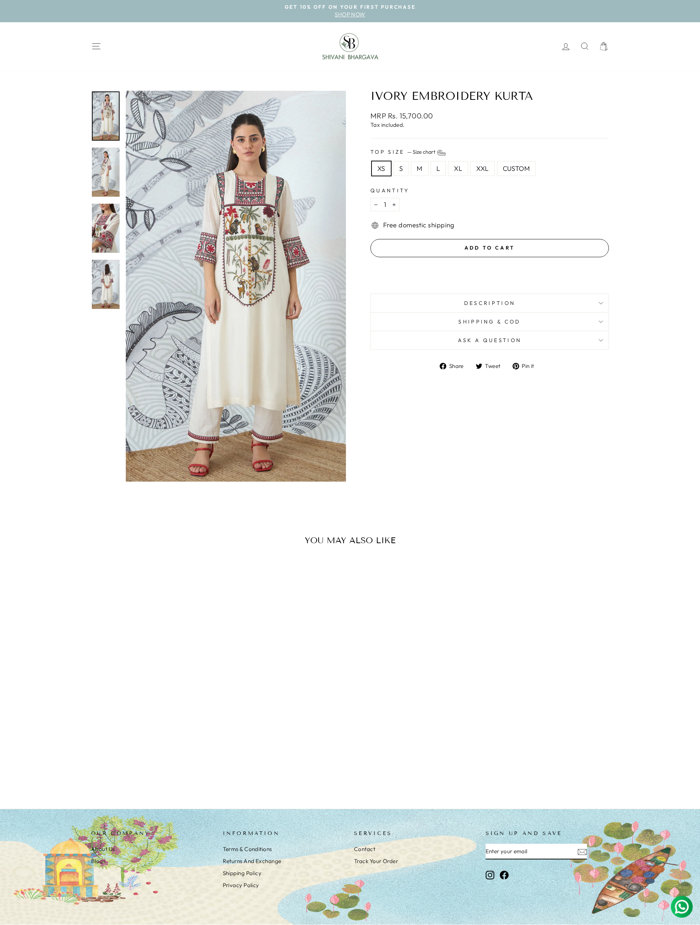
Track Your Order (376, 861)
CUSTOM (516, 168)
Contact (364, 849)
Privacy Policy (241, 885)
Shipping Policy (242, 873)
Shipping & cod (489, 321)
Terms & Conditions (247, 849)
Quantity (389, 190)
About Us (103, 849)
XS (381, 168)
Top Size (403, 152)
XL (458, 168)
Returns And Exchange (252, 861)
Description (490, 303)
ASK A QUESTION (489, 340)
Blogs (98, 861)
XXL (482, 168)
